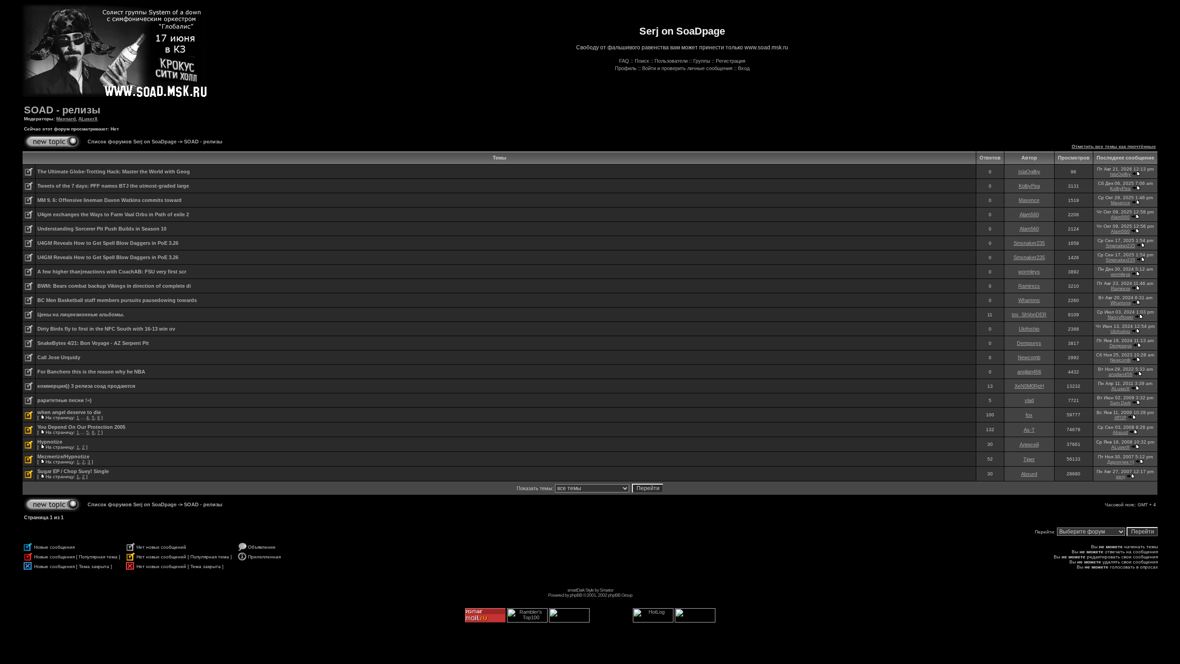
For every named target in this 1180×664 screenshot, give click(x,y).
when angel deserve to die (69, 412)
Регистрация (730, 61)
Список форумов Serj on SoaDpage (132, 141)
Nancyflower (1120, 317)
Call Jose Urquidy (58, 357)
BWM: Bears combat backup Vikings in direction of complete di (114, 286)
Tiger (1029, 459)
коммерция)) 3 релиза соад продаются (86, 386)
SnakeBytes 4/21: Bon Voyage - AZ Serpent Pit (93, 343)
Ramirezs (1029, 286)
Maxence (1029, 200)
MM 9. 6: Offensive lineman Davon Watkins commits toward (109, 200)
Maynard (66, 118)
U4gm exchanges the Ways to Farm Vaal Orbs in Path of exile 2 (113, 214)
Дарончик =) (1120, 461)
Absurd (1120, 432)
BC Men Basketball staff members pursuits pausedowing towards (117, 300)
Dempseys (1029, 343)
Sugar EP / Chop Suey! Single (73, 471)
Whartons (1029, 300)
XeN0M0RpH (1029, 386)
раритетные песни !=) (64, 400)
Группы (701, 61)
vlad (1029, 400)
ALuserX (88, 118)
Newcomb (1029, 357)
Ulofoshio (1029, 329)
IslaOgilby (1029, 171)
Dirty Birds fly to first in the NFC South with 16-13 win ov (106, 329)
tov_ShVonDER (1029, 314)
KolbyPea (1029, 186)
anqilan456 (1029, 371)
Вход (743, 68)
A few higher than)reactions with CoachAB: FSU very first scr (111, 271)
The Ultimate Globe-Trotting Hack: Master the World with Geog (113, 171)
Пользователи (671, 61)
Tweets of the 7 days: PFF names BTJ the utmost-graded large (113, 186)
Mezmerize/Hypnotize (63, 456)
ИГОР (1121, 417)
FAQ (624, 61)
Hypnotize (49, 442)
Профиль (626, 68)
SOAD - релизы (62, 110)
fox (1029, 415)
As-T (1029, 430)
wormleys (1029, 271)
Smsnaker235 (1029, 243)
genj (1120, 476)
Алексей (1029, 444)
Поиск (642, 61)
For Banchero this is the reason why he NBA (91, 371)
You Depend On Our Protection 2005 (81, 427)
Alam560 (1029, 214)
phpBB (576, 595)
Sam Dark (1120, 402)
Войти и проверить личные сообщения (687, 68)
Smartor (606, 590)
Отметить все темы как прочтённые (1114, 146)
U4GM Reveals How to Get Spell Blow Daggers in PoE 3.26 (107, 243)
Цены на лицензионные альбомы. (80, 314)
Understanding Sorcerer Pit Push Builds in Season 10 (101, 228)
